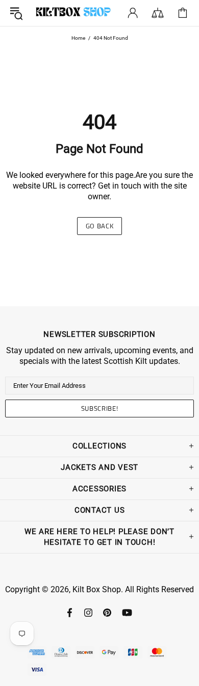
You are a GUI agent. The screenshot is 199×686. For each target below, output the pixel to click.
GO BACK (100, 226)
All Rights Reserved (159, 589)
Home (78, 38)
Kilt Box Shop (73, 13)
